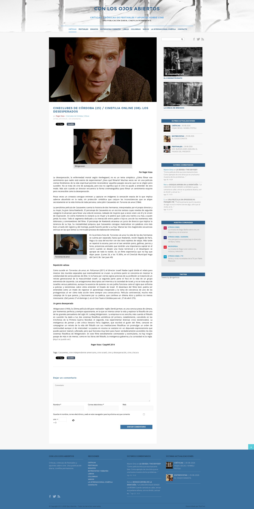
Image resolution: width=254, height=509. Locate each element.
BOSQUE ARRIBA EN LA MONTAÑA (183, 184)
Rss (203, 39)
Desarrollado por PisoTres (195, 506)
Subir (251, 447)
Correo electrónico (96, 404)
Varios (146, 29)
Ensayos (94, 29)
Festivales (83, 29)
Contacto (182, 29)
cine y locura (133, 352)
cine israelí (102, 352)
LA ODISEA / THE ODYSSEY (186, 169)
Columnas (136, 29)
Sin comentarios (75, 119)
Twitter (198, 39)
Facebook (194, 39)
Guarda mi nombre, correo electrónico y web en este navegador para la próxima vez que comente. (91, 414)
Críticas (72, 29)
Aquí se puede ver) (62, 339)
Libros (126, 29)
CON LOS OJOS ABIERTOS (127, 9)
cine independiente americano (82, 352)
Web (124, 404)
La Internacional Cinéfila (163, 29)
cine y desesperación (117, 352)
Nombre (57, 404)
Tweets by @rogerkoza (170, 277)
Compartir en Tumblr (71, 124)
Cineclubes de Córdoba (74, 116)
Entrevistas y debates (110, 29)
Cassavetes (63, 352)
